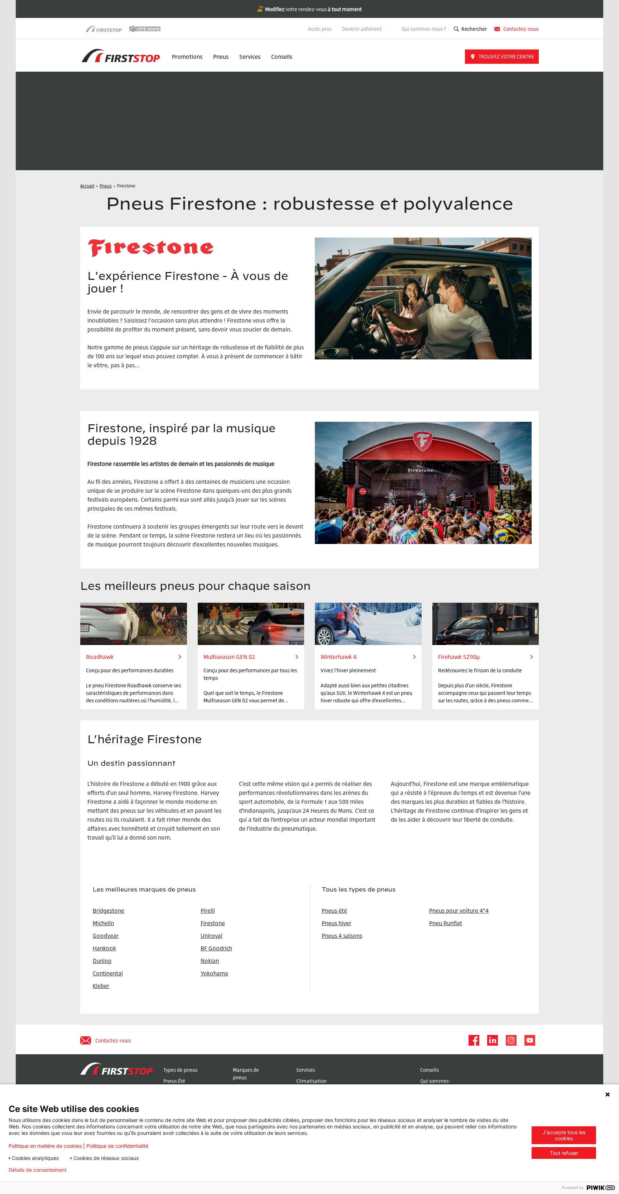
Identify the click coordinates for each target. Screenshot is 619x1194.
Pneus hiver (336, 923)
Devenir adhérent (362, 29)
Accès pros (319, 29)
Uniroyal (211, 935)
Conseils (281, 56)
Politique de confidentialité (117, 1146)
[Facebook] (473, 1040)
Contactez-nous (521, 29)
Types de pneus (180, 1070)
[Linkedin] (492, 1040)
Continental (108, 973)
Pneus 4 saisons (342, 935)
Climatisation (311, 1081)
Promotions (187, 56)
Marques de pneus (246, 1073)
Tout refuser (564, 1153)
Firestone (213, 923)
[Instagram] (511, 1040)
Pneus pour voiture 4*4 (459, 910)
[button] (502, 56)
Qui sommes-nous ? (424, 29)
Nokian (210, 960)
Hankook (104, 948)
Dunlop (102, 960)
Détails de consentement (38, 1170)
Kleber (101, 985)
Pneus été (334, 910)
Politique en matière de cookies (45, 1146)
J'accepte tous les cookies (564, 1135)
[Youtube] (529, 1040)
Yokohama (214, 973)
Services (249, 56)
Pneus (221, 56)
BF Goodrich (216, 948)
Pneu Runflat (445, 923)
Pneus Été (174, 1081)
